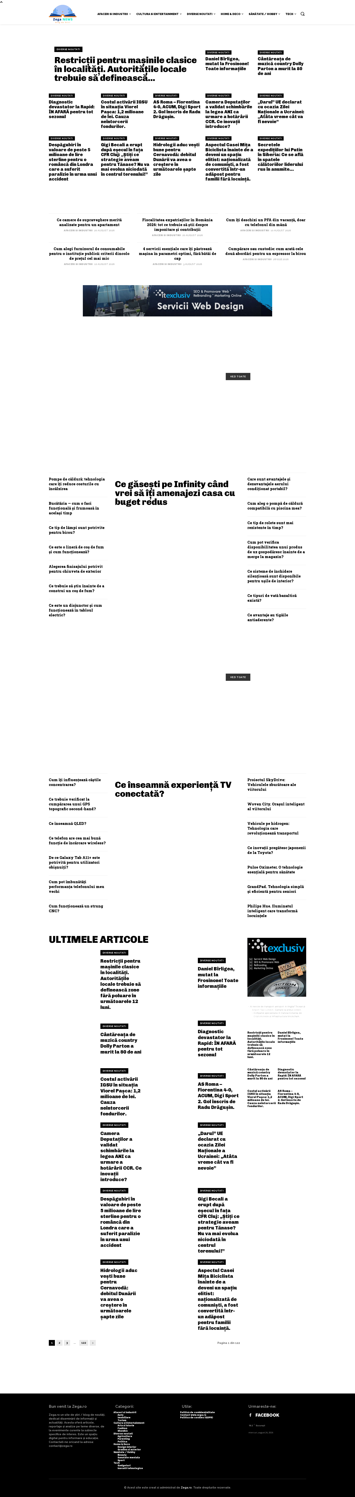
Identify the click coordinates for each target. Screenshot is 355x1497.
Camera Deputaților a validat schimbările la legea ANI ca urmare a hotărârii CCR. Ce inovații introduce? (228, 114)
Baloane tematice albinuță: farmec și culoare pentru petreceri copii (257, 398)
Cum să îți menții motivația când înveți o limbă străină (176, 395)
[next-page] (93, 1343)
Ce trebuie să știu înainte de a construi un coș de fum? (76, 588)
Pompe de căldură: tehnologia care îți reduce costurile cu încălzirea (77, 484)
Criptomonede (261, 1016)
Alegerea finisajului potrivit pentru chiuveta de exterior (76, 569)
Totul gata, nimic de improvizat (89, 392)
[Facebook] (250, 1415)
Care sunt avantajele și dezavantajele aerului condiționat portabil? (268, 484)
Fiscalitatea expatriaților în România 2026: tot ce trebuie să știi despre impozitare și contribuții (177, 224)
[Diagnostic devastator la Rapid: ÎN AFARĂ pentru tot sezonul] (169, 1039)
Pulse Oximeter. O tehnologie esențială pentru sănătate (275, 869)
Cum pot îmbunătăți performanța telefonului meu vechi (76, 886)
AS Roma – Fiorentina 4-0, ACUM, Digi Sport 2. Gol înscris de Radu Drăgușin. (177, 109)
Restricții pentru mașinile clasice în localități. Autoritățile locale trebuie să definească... (125, 69)
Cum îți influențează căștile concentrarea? (75, 782)
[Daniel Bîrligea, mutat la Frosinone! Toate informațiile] (169, 973)
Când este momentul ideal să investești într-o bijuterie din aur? (264, 420)
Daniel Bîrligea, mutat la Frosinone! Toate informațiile (227, 63)
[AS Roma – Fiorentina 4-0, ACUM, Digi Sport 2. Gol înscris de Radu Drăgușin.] (169, 1091)
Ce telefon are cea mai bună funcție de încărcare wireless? (77, 840)
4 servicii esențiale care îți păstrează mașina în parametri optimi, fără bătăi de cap (177, 253)
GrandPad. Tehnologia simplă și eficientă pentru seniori (275, 889)
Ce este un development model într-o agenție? (89, 420)
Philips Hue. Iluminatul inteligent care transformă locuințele (272, 911)
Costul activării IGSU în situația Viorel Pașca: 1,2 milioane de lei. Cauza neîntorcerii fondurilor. (124, 114)
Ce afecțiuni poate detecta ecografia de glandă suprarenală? (265, 715)
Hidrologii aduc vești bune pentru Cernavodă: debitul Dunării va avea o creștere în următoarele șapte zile (176, 159)
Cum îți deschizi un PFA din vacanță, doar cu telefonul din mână (265, 222)
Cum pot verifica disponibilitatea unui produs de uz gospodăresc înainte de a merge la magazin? (276, 549)
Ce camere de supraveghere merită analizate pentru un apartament (89, 222)
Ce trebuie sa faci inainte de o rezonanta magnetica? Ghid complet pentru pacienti (174, 718)
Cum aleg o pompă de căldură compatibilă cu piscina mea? (275, 505)
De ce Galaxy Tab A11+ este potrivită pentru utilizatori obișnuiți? (74, 862)
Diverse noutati (68, 49)
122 (83, 1342)
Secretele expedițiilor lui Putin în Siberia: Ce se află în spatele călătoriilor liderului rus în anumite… (280, 157)
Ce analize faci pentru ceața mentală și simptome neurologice (264, 695)
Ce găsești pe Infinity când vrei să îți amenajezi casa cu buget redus (175, 493)
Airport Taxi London (262, 1010)
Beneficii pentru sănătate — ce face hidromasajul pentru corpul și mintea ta (94, 718)
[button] (302, 13)
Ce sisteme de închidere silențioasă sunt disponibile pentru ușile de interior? (274, 576)
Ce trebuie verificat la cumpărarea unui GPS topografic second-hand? (72, 804)
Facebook (267, 1415)
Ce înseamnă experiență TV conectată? (173, 789)
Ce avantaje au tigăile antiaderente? (267, 617)
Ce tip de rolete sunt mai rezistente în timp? (270, 525)
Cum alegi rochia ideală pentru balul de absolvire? (175, 420)
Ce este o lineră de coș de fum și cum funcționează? (76, 549)
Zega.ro (186, 1487)
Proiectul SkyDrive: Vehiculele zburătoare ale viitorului (271, 784)
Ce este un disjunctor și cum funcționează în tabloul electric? (75, 610)
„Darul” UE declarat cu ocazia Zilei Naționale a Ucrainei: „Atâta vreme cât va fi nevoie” (281, 111)
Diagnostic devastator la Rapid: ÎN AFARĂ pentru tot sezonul (72, 109)
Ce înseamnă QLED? (67, 823)
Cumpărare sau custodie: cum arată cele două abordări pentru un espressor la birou (265, 251)
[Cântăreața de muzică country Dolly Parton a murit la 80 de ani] (72, 1039)
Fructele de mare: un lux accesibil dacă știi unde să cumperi (178, 695)
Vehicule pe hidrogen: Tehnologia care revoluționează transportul (273, 828)
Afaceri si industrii (78, 230)
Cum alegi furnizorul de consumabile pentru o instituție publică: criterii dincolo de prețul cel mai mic (89, 253)
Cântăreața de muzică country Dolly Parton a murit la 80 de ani (280, 66)
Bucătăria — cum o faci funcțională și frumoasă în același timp (74, 508)
